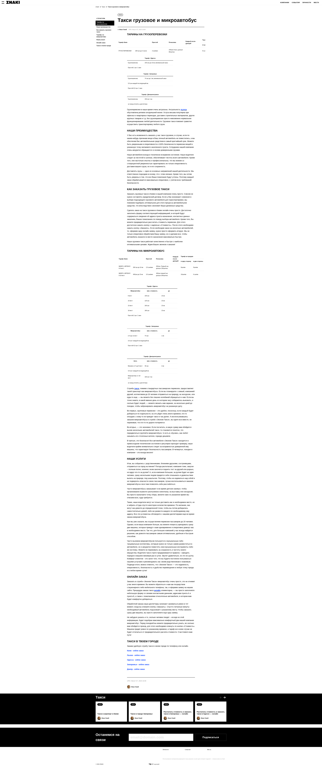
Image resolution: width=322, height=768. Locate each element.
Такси (103, 7)
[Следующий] (224, 697)
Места (316, 2)
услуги (184, 110)
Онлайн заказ (100, 42)
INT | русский (155, 764)
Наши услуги (100, 39)
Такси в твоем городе (103, 45)
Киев (129, 651)
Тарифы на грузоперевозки (101, 23)
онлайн (157, 590)
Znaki (97, 7)
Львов (130, 655)
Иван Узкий (135, 687)
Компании (284, 2)
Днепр (130, 669)
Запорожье (132, 664)
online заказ (138, 651)
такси (136, 388)
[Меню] (3, 2)
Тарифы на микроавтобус (101, 35)
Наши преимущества (103, 27)
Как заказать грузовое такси (103, 31)
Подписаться (210, 737)
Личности (306, 2)
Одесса (130, 660)
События (296, 2)
